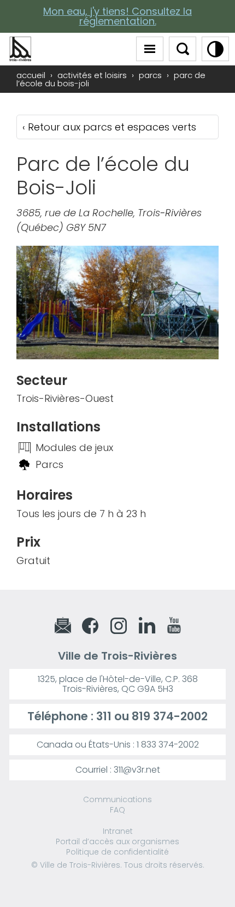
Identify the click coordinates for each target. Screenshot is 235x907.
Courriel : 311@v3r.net (117, 769)
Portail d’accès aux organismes (117, 841)
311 (103, 716)
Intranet (118, 831)
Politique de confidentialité (117, 852)
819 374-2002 (170, 716)
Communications (117, 799)
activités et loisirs (92, 75)
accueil (30, 75)
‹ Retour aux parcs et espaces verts (109, 127)
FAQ (117, 810)
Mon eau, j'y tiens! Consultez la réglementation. (117, 16)
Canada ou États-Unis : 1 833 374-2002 (118, 744)
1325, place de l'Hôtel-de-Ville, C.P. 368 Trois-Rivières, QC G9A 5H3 (118, 684)
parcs (150, 75)
